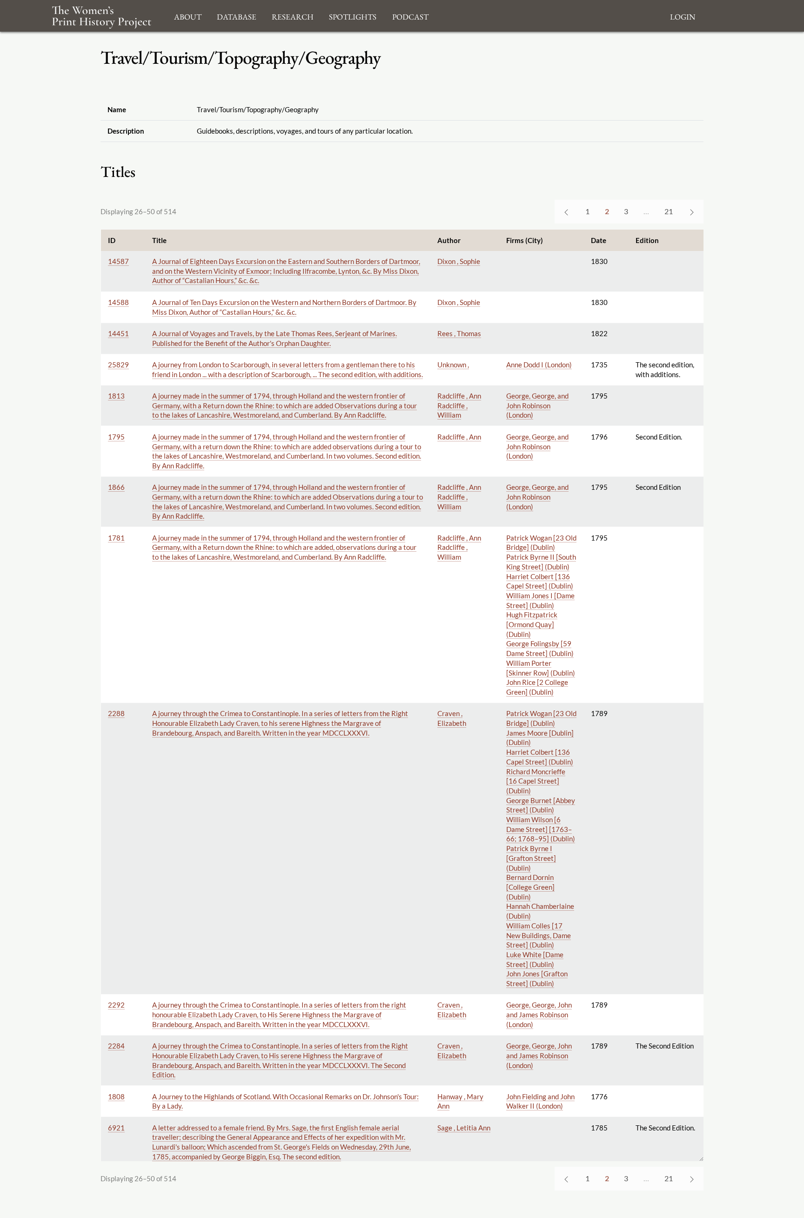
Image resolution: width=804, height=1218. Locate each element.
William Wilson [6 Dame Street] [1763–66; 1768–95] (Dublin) (540, 829)
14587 (118, 261)
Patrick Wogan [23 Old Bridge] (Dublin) (541, 543)
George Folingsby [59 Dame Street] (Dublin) (540, 648)
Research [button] (293, 15)
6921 (116, 1127)
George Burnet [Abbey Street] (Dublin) (540, 805)
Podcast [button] (410, 15)
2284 (116, 1046)
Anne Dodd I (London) (539, 364)
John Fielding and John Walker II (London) (540, 1101)
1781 (116, 538)
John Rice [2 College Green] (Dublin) (537, 687)
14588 (118, 302)
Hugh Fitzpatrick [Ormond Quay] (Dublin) (531, 624)
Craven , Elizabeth (451, 718)
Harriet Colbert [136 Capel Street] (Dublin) (539, 581)
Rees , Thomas (459, 333)
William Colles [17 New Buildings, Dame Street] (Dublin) (538, 935)
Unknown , (453, 364)
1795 (116, 437)
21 (668, 211)
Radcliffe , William (452, 410)
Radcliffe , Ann (459, 396)
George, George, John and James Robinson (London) (539, 1014)
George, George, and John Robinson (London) (537, 405)
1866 (116, 487)
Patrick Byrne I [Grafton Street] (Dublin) (531, 858)
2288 (116, 713)
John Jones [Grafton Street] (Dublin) (537, 978)
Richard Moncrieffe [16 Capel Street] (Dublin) (535, 781)
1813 (116, 396)
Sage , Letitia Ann (463, 1127)
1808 (116, 1096)
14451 (118, 333)
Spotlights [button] (352, 15)
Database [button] (236, 15)
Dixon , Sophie (458, 261)
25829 (118, 364)
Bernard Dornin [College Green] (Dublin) (530, 886)
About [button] (187, 15)
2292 (116, 1005)
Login (682, 15)
